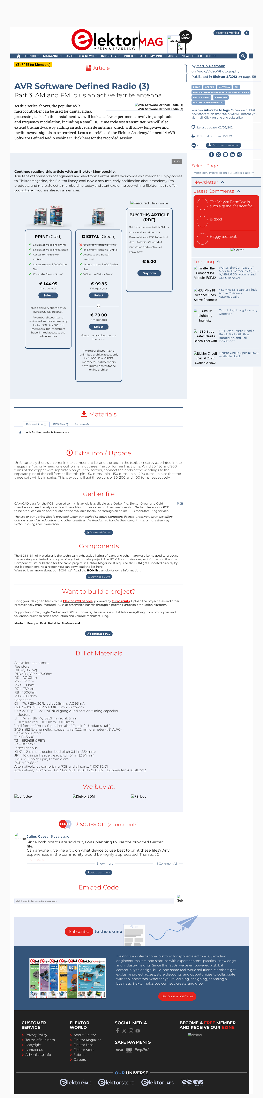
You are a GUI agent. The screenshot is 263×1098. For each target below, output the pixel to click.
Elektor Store (84, 1050)
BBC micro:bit (201, 97)
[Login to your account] (246, 32)
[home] (18, 56)
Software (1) (82, 424)
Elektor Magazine (88, 1040)
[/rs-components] (154, 796)
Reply (41, 860)
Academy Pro (151, 56)
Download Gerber (100, 532)
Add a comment (100, 872)
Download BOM (100, 576)
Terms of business (40, 1040)
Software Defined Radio (208, 102)
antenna (224, 87)
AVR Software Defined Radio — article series (221, 92)
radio (196, 87)
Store (211, 56)
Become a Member (227, 32)
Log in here (23, 190)
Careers (80, 1060)
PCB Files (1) (60, 424)
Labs (170, 56)
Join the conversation (226, 145)
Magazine (51, 56)
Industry (109, 56)
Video (128, 56)
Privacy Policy (36, 1035)
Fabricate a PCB (100, 633)
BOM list (93, 570)
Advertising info (38, 1055)
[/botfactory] (37, 796)
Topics (30, 56)
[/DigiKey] (96, 796)
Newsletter (192, 56)
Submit (80, 1055)
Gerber (209, 87)
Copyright (33, 1045)
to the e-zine (95, 931)
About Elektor (85, 1035)
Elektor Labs (83, 1045)
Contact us (34, 1050)
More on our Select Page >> (224, 173)
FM (236, 87)
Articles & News (80, 56)
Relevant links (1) (36, 424)
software (221, 97)
